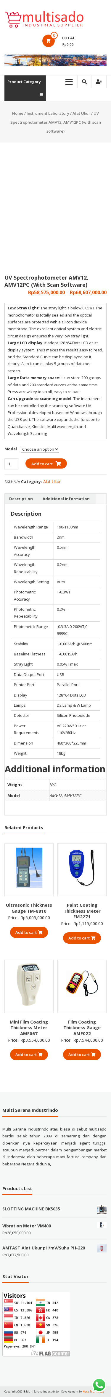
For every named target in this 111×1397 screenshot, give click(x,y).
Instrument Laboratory (48, 113)
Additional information (66, 498)
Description (21, 498)
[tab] (21, 499)
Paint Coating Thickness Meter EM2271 (82, 911)
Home (17, 113)
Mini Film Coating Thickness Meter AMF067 (29, 1027)
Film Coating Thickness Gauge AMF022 (82, 1027)
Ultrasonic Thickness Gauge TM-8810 (29, 908)
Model (10, 449)
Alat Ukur (81, 113)
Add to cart (42, 463)
